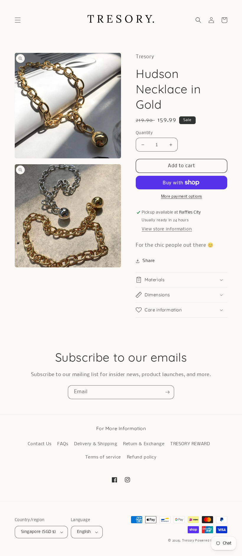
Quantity (144, 133)
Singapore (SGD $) (38, 532)
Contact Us (40, 444)
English (84, 532)
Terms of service (103, 457)
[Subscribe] (167, 392)
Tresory (188, 540)
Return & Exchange (143, 444)
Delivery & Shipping (95, 444)
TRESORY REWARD (190, 444)
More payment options (181, 197)
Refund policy (142, 457)
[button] (17, 20)
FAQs (62, 444)
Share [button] (149, 261)
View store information (167, 229)
